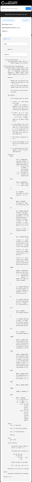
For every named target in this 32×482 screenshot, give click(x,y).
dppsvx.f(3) (7, 38)
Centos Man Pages (8, 20)
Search (28, 8)
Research (25, 20)
